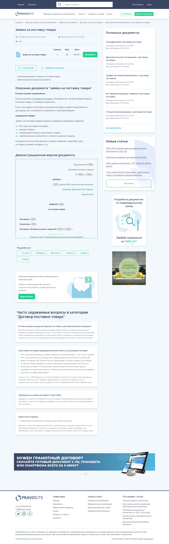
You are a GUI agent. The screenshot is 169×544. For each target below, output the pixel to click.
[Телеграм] (17, 513)
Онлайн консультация (144, 14)
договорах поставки (42, 98)
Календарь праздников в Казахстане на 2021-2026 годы (136, 511)
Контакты (32, 4)
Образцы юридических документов (58, 14)
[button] (109, 220)
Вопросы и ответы (97, 14)
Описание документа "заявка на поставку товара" (38, 76)
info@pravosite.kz (23, 509)
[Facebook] (29, 513)
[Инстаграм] (23, 513)
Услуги (81, 14)
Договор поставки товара (91, 22)
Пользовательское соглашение (28, 539)
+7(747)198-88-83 (23, 506)
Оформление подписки (63, 507)
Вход (149, 4)
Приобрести (90, 54)
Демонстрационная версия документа (34, 79)
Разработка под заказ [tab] (54, 68)
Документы (58, 504)
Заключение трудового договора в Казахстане (126, 157)
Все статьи (129, 183)
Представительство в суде (99, 507)
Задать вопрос (26, 296)
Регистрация (138, 4)
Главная (20, 4)
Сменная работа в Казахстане (135, 500)
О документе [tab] (28, 68)
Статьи (109, 14)
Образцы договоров (68, 22)
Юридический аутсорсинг (99, 511)
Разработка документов (98, 500)
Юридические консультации (100, 504)
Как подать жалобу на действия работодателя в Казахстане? (136, 505)
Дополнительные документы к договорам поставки (127, 22)
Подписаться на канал (106, 539)
